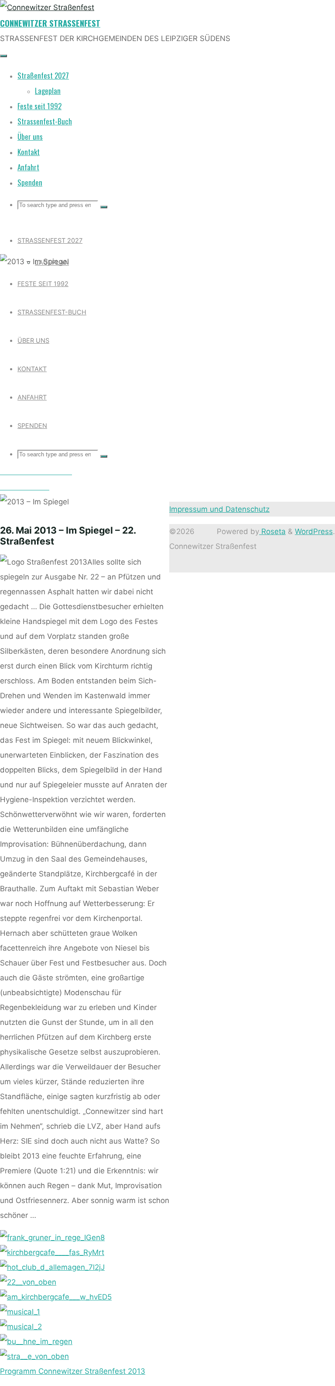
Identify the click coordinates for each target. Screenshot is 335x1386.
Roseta (272, 531)
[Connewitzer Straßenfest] (47, 7)
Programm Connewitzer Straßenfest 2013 (72, 1371)
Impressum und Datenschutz (219, 509)
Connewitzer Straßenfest (50, 23)
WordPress (314, 531)
